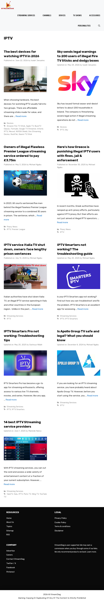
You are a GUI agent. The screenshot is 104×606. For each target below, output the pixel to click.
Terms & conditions (62, 526)
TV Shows (77, 15)
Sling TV (35, 494)
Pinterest (10, 572)
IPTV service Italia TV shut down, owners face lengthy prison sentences (25, 249)
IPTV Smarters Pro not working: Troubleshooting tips (24, 335)
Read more (21, 116)
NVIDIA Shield (21, 131)
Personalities (84, 25)
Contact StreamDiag (15, 559)
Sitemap (10, 531)
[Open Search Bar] (99, 26)
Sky (66, 130)
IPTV (6, 131)
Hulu (16, 494)
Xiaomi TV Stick (25, 134)
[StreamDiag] (8, 5)
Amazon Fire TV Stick (16, 126)
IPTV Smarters (71, 319)
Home (9, 518)
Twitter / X (11, 563)
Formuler (14, 129)
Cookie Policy (60, 522)
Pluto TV (27, 494)
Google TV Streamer (27, 129)
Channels (47, 15)
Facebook (10, 567)
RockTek (14, 134)
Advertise (10, 551)
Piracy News (12, 227)
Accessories (94, 15)
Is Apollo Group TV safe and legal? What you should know (78, 335)
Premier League (18, 229)
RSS (8, 535)
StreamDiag (55, 594)
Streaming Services (26, 15)
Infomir (40, 129)
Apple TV (30, 126)
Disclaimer (59, 531)
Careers (9, 555)
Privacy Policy (61, 518)
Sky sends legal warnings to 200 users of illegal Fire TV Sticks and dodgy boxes (78, 56)
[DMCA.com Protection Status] (76, 584)
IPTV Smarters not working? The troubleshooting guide (74, 249)
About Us (10, 522)
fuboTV (10, 494)
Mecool (12, 131)
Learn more (91, 552)
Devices (62, 15)
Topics (9, 526)
